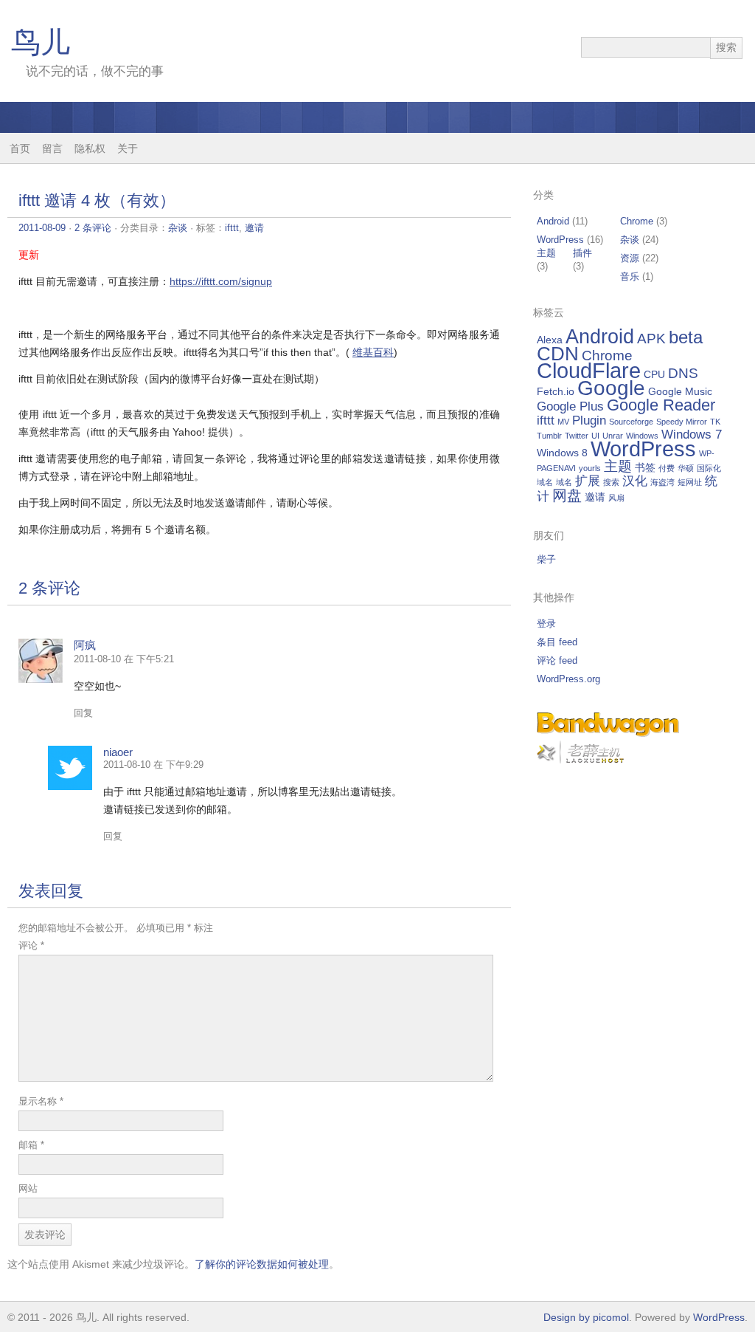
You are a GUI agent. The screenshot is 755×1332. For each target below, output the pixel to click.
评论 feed (557, 660)
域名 (564, 482)
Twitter (576, 435)
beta (686, 337)
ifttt (232, 227)
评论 (31, 945)
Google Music (680, 391)
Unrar (612, 435)
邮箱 (31, 1144)
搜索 (611, 482)
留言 (52, 148)
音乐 (629, 276)
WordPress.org (568, 678)
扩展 (587, 481)
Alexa (550, 340)
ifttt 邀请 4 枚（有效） (96, 200)
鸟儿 (40, 42)
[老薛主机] (580, 760)
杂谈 (177, 227)
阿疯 (85, 645)
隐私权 (89, 148)
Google (611, 388)
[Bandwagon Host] (608, 733)
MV (563, 421)
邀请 (254, 227)
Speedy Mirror (681, 421)
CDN (558, 353)
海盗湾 (662, 482)
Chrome (636, 221)
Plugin (589, 420)
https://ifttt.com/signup (221, 281)
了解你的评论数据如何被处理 (262, 1264)
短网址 (690, 482)
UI (595, 435)
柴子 (546, 559)
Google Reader (661, 405)
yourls (590, 468)
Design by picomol (586, 1317)
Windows (642, 435)
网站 (28, 1188)
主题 (546, 252)
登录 (546, 623)
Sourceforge (631, 421)
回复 (83, 712)
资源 (629, 258)
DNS (683, 373)
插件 (582, 252)
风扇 (616, 497)
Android (553, 221)
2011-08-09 (42, 227)
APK (651, 338)
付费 (666, 468)
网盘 (567, 495)
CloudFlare (589, 370)
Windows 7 (691, 435)
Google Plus (570, 406)
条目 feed (557, 642)
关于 (127, 148)
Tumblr (549, 435)
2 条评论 (92, 227)
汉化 (634, 481)
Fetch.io (555, 391)
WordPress (560, 239)
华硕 (686, 468)
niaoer (118, 752)
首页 (20, 148)
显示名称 (40, 1101)
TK (715, 421)
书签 (645, 467)
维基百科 (373, 352)
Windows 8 (562, 453)
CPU (654, 374)
